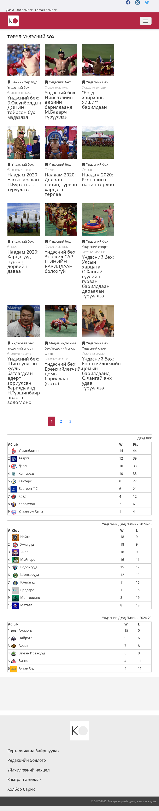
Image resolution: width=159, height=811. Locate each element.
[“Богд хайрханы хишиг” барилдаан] (98, 60)
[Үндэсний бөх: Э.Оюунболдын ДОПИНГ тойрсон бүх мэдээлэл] (23, 60)
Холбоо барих (21, 789)
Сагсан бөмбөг (46, 10)
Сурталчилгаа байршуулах (33, 751)
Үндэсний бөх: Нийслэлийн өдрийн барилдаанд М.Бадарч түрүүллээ (61, 104)
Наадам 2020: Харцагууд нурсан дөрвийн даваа (23, 261)
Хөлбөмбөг (24, 10)
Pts (135, 444)
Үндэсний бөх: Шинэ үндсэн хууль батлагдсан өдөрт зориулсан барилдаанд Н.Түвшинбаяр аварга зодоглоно (23, 381)
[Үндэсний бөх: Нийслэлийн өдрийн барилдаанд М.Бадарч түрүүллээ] (61, 60)
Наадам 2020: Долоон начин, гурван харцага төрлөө (61, 184)
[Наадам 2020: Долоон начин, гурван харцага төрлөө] (61, 142)
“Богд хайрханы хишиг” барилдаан (94, 99)
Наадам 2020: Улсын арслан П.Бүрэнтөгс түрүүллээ (23, 181)
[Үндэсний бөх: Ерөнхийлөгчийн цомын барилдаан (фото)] (61, 321)
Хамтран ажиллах (24, 779)
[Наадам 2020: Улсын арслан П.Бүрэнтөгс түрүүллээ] (23, 142)
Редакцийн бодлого (26, 760)
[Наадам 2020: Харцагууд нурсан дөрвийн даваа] (23, 219)
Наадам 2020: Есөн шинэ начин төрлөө (98, 179)
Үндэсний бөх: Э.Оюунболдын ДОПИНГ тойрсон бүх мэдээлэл (24, 107)
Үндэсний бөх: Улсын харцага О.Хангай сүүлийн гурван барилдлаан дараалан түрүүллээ (98, 276)
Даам (10, 10)
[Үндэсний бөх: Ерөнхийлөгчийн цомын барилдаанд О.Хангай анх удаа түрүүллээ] (98, 321)
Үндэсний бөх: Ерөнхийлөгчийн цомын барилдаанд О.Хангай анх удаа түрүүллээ (101, 373)
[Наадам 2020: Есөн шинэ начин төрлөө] (98, 142)
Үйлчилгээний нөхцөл (28, 770)
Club (14, 444)
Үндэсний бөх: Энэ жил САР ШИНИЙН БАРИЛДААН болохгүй (61, 261)
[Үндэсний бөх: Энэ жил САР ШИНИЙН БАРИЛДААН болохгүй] (61, 219)
